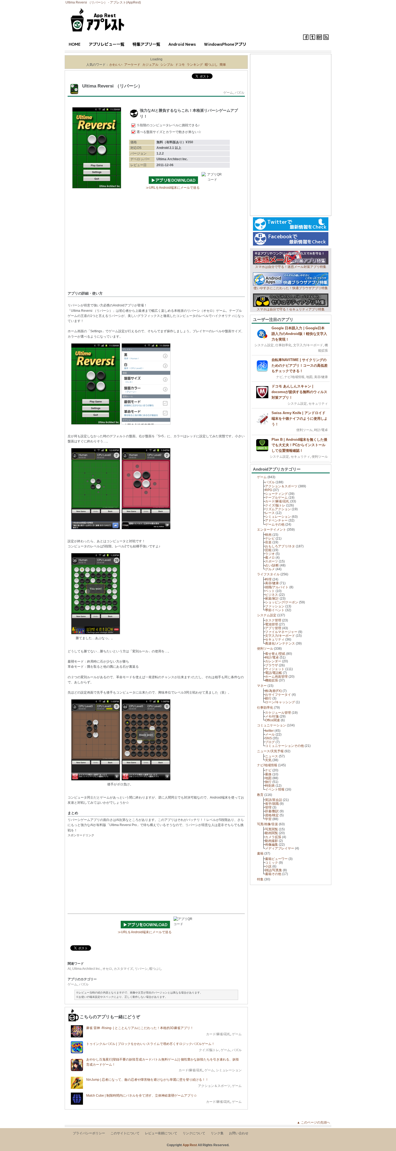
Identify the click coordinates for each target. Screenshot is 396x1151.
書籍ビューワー (276, 859)
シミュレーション (229, 1070)
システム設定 (264, 345)
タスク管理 (273, 620)
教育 (260, 795)
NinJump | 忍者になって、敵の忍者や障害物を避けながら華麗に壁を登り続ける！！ (147, 1080)
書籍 (260, 853)
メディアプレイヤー (279, 848)
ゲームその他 (274, 524)
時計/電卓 (321, 430)
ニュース (271, 756)
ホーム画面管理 (276, 676)
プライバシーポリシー (89, 1133)
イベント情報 (274, 789)
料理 (268, 579)
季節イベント (274, 610)
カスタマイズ (123, 969)
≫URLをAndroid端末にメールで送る (173, 188)
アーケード (132, 65)
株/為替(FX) (273, 691)
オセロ (107, 969)
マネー (262, 686)
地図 (309, 377)
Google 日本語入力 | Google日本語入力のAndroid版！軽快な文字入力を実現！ (299, 333)
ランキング (195, 65)
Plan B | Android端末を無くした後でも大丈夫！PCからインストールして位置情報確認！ (299, 445)
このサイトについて (125, 1133)
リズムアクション (278, 509)
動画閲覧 (271, 833)
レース (270, 513)
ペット (270, 591)
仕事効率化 (283, 345)
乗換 (268, 774)
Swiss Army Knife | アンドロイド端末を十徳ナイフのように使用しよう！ (300, 418)
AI (69, 969)
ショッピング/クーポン (281, 602)
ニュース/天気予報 (270, 751)
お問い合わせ (238, 1133)
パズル (239, 93)
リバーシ (141, 969)
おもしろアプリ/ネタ (280, 546)
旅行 (268, 782)
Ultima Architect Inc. (86, 969)
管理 (268, 807)
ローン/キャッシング (280, 702)
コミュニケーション (271, 725)
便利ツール (304, 430)
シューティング (276, 494)
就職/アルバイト (277, 587)
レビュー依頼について (161, 1133)
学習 (268, 819)
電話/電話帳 (273, 673)
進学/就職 (272, 804)
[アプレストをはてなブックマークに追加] (319, 39)
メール (270, 734)
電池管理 (271, 624)
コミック (271, 863)
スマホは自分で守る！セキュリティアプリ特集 (291, 309)
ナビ (279, 377)
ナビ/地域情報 (294, 377)
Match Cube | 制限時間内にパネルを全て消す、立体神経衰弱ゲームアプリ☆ (141, 1095)
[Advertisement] (156, 248)
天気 (268, 760)
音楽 (268, 542)
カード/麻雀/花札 (218, 1034)
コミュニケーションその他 (284, 746)
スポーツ (271, 561)
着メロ (270, 557)
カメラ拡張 (273, 837)
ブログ (270, 742)
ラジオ (270, 554)
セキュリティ (318, 403)
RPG (268, 490)
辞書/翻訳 (272, 811)
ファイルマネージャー (281, 632)
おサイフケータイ (278, 695)
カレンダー (273, 661)
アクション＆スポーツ (214, 1086)
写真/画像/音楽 (267, 824)
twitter (269, 731)
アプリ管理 (273, 628)
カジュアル (150, 65)
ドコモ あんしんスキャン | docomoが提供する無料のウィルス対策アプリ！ (299, 392)
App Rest (190, 1145)
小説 (268, 866)
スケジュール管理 (278, 713)
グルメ (270, 569)
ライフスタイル (268, 574)
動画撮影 (271, 841)
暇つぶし (211, 65)
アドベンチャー (276, 520)
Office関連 (272, 720)
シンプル (166, 65)
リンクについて (194, 1133)
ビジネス (271, 595)
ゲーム (228, 93)
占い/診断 (272, 565)
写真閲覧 (271, 829)
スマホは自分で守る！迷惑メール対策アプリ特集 (290, 267)
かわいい (115, 65)
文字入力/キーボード (308, 345)
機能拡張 (271, 680)
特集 (260, 879)
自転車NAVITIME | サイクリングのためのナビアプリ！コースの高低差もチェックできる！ (300, 365)
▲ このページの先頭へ (315, 1122)
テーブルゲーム (276, 497)
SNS (268, 738)
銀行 (268, 698)
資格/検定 (272, 815)
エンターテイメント (271, 529)
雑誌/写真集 (273, 870)
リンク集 (217, 1133)
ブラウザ (271, 665)
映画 (268, 535)
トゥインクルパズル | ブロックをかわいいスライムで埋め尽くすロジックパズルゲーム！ (150, 1044)
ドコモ (180, 65)
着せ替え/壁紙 (275, 654)
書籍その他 (273, 874)
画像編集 (271, 844)
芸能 (268, 550)
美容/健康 (321, 377)
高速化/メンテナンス (280, 643)
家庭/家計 (272, 598)
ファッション (274, 606)
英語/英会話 (273, 800)
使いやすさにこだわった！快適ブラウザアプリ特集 (290, 288)
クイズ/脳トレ (209, 1050)
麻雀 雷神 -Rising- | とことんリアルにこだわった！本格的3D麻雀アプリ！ (139, 1028)
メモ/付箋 (272, 716)
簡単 (223, 65)
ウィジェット (274, 669)
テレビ (270, 538)
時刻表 (270, 786)
